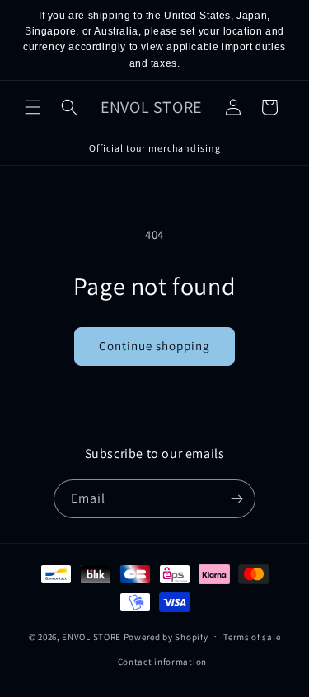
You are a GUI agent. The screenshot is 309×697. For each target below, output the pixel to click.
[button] (33, 107)
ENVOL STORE (91, 636)
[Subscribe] (236, 498)
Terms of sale (251, 637)
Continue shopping (154, 345)
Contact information (162, 661)
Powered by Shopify (166, 636)
